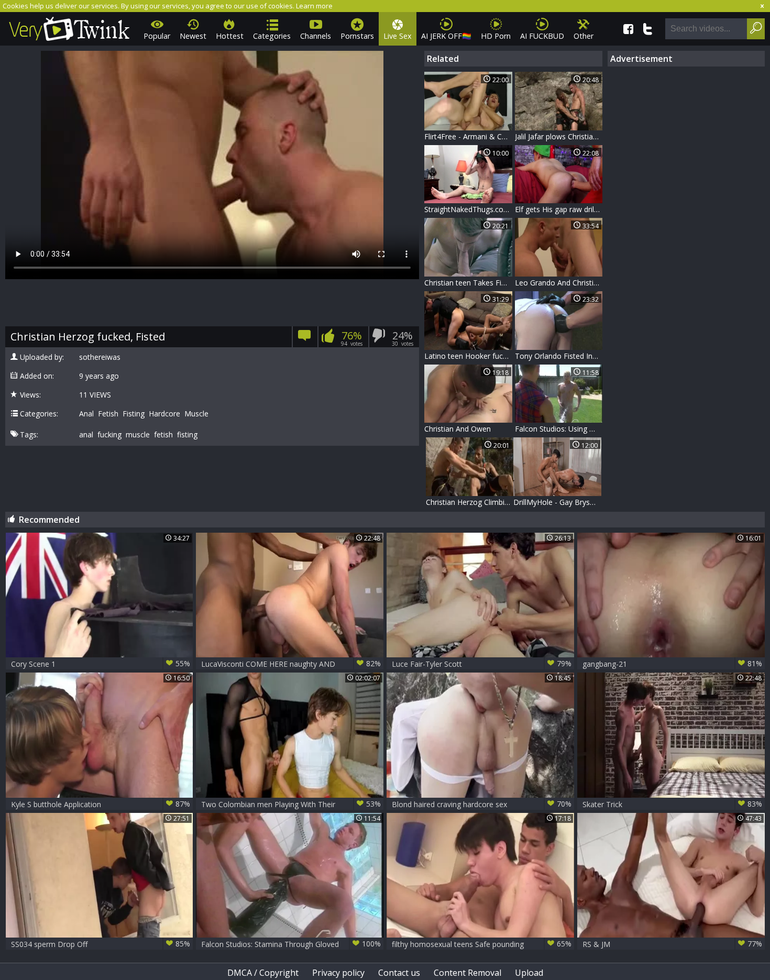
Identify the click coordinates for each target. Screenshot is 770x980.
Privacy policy (338, 972)
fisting (187, 434)
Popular (157, 36)
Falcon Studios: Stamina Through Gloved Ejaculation (291, 944)
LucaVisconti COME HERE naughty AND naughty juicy (291, 663)
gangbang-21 (672, 663)
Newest (193, 36)
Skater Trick (672, 804)
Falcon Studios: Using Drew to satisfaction (559, 429)
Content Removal (467, 972)
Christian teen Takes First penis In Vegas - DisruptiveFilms (468, 283)
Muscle (196, 413)
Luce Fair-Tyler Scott (481, 663)
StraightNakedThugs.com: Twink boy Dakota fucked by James (468, 209)
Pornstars (357, 36)
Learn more (314, 5)
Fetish (108, 413)
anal (86, 434)
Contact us (399, 972)
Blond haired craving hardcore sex (481, 804)
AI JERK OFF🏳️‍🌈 (446, 36)
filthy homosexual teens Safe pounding (481, 944)
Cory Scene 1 (101, 663)
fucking (109, 434)
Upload (529, 972)
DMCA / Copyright (263, 972)
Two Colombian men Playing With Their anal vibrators (291, 804)
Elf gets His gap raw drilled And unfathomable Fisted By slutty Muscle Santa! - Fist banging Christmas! (559, 209)
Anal (86, 413)
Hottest (230, 36)
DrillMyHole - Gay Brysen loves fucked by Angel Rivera (557, 502)
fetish (163, 434)
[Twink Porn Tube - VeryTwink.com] (69, 27)
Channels (315, 36)
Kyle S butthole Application (101, 804)
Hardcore (164, 413)
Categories (272, 36)
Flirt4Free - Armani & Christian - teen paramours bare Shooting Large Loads (468, 136)
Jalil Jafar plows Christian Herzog (559, 136)
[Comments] (304, 338)
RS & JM (672, 944)
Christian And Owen (457, 429)
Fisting (134, 413)
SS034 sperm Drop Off (101, 944)
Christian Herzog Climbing (469, 502)
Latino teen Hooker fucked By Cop (468, 356)
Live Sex (397, 36)
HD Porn (496, 36)
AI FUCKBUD (542, 36)
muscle (138, 434)
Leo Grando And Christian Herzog (559, 283)
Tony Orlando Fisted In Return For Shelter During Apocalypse (559, 356)
